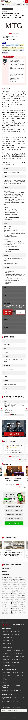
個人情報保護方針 (6, 707)
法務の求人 (5, 653)
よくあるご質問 (6, 675)
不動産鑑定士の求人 (7, 647)
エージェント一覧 (19, 672)
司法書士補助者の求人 (17, 653)
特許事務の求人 (17, 659)
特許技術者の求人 (20, 656)
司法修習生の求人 (20, 650)
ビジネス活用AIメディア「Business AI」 (12, 701)
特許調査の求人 (6, 662)
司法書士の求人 (16, 631)
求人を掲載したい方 (18, 675)
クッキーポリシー (16, 707)
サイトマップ (5, 713)
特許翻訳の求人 (6, 659)
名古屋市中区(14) (13, 581)
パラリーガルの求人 (7, 650)
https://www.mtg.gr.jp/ (10, 369)
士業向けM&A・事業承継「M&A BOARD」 (13, 690)
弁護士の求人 (6, 631)
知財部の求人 (17, 662)
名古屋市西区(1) (17, 579)
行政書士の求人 (6, 634)
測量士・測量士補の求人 (9, 643)
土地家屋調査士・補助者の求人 (10, 640)
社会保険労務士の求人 (8, 637)
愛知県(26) (4, 571)
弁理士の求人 (17, 634)
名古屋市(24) (5, 577)
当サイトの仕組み (7, 672)
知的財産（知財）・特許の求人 (10, 665)
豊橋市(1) (22, 588)
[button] (1, 408)
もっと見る (23, 459)
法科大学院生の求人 (7, 656)
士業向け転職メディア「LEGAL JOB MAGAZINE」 (11, 686)
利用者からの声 (6, 679)
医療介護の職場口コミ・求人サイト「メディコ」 (13, 698)
